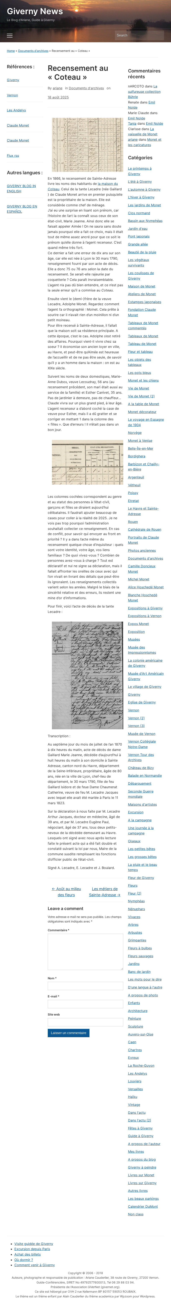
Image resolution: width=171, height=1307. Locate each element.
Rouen (133, 522)
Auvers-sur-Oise (140, 1034)
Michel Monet (138, 579)
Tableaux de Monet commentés (143, 325)
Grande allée (138, 244)
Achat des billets (27, 1254)
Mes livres (136, 1151)
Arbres (133, 924)
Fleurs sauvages (140, 956)
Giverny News (35, 11)
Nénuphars (136, 909)
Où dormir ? (23, 1260)
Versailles (135, 1089)
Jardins (134, 964)
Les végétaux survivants (138, 262)
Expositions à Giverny (145, 608)
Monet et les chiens (143, 380)
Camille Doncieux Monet (142, 569)
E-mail (53, 996)
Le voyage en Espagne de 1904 (146, 422)
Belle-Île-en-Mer (140, 448)
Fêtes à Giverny (140, 1128)
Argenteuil (136, 477)
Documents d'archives (33, 50)
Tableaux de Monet (143, 336)
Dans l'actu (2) (139, 1120)
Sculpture (135, 1026)
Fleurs (132, 885)
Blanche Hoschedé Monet (142, 597)
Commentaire (58, 930)
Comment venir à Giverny (34, 1265)
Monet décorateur (142, 412)
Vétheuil (134, 485)
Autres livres (138, 1191)
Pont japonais (139, 236)
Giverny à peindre (142, 1167)
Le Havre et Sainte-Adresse (143, 511)
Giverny (13, 80)
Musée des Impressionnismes (142, 650)
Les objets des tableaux (139, 362)
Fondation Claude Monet (142, 312)
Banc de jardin (139, 972)
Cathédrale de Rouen (144, 529)
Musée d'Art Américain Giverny (146, 676)
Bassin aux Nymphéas (145, 221)
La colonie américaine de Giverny (145, 663)
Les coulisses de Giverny (141, 275)
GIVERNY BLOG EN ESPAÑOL (22, 209)
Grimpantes (137, 940)
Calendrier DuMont (143, 1206)
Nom (52, 978)
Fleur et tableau (140, 352)
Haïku (132, 1097)
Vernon (12, 95)
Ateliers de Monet (142, 294)
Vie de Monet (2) (141, 396)
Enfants (134, 1003)
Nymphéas (136, 901)
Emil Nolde (136, 118)
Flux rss (13, 155)
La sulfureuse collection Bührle (144, 91)
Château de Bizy (141, 768)
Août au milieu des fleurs (66, 892)
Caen (132, 1042)
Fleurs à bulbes (140, 948)
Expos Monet (138, 624)
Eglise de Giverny (142, 702)
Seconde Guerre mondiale (140, 794)
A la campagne (140, 820)
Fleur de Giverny (141, 878)
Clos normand (139, 213)
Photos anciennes (142, 550)
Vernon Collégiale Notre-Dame (142, 744)
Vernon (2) (136, 718)
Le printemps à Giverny (140, 171)
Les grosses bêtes (142, 857)
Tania (132, 123)
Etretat (133, 501)
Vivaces (134, 917)
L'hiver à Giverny (141, 197)
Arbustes (135, 932)
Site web (54, 1014)
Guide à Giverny (140, 1136)
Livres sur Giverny (142, 1183)
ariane (57, 88)
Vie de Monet (138, 388)
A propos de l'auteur (144, 1144)
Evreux (133, 1058)
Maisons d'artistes (142, 804)
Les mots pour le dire (145, 979)
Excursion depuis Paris (32, 1249)
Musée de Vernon (141, 734)
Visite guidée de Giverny (33, 1244)
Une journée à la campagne (141, 830)
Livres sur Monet (141, 1175)
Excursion (135, 812)
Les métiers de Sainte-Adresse (105, 892)
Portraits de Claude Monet (143, 540)
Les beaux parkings (143, 1198)
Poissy (133, 493)
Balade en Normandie (145, 775)
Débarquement (139, 783)
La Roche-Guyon (141, 1065)
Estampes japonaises (144, 302)
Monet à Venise (140, 440)
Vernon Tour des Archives (141, 757)
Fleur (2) (134, 893)
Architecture (137, 1011)
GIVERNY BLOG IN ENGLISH (21, 188)
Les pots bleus (139, 373)
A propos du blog (142, 1159)
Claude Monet (18, 125)
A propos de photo (143, 995)
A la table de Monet (143, 404)
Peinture (134, 1018)
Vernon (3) (136, 726)
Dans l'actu (137, 1112)
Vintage (134, 1105)
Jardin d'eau (137, 229)
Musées (134, 639)
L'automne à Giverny (144, 189)
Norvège (135, 433)
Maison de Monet (141, 286)
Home (11, 50)
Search (159, 35)
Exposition (136, 632)
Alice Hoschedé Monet (146, 587)
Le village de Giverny (144, 687)
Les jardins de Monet (144, 205)
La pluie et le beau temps (142, 867)
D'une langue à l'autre (145, 987)
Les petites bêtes (141, 849)
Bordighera (136, 456)
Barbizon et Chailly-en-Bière (143, 467)
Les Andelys (16, 110)
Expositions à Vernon (144, 616)
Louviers (134, 1081)
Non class (135, 1214)
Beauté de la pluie (142, 252)
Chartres (135, 1050)
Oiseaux (134, 841)
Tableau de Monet (142, 344)
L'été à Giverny (140, 181)
